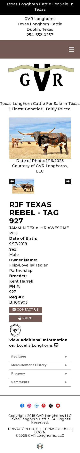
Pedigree (18, 356)
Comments (20, 382)
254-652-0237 (40, 35)
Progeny (18, 373)
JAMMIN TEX (22, 228)
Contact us (27, 309)
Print (27, 318)
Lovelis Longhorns (35, 346)
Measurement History (29, 365)
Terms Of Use (56, 429)
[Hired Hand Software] (40, 448)
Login (40, 432)
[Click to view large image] (40, 138)
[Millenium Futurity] (16, 330)
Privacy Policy (23, 429)
